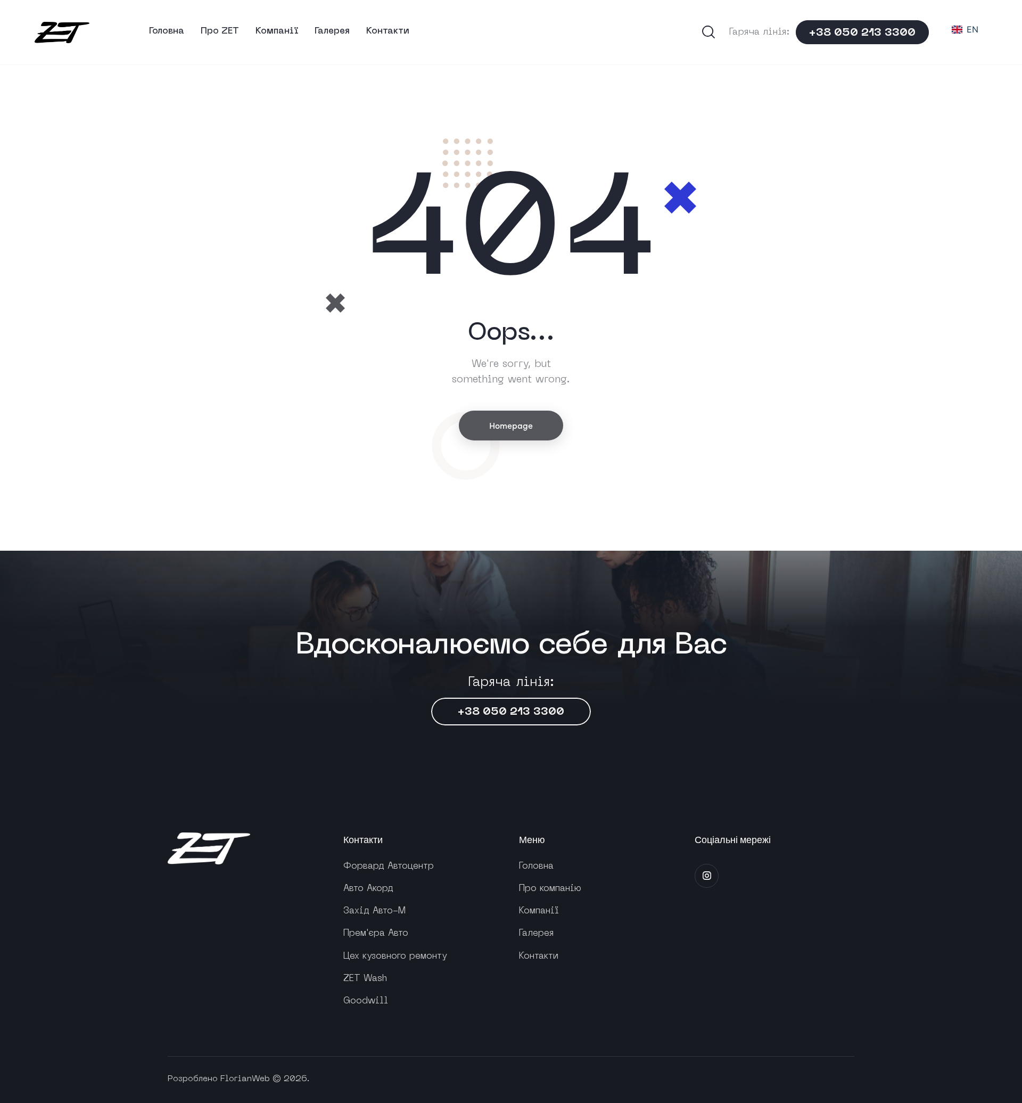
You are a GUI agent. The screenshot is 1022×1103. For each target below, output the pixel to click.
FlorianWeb (245, 1079)
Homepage (511, 425)
